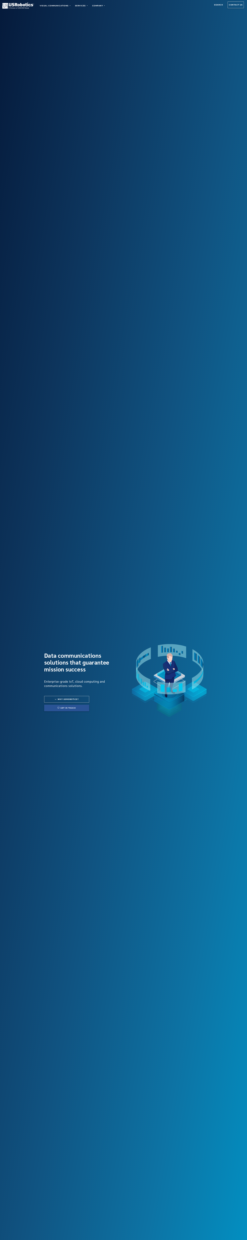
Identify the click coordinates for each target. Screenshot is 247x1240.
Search (218, 5)
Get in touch (68, 708)
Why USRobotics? (68, 699)
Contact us (236, 5)
